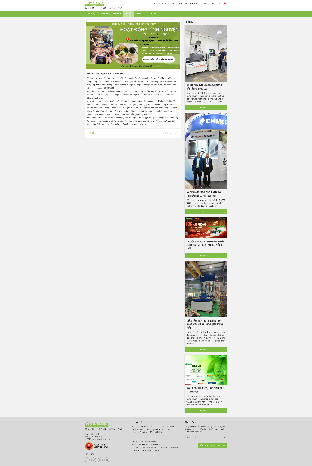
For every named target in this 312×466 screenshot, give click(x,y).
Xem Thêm (203, 107)
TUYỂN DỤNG (152, 14)
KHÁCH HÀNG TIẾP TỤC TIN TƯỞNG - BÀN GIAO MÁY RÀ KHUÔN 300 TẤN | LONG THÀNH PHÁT (205, 324)
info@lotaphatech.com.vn (194, 3)
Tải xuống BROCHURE (210, 445)
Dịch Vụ (117, 14)
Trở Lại (92, 133)
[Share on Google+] (176, 133)
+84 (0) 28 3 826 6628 (151, 444)
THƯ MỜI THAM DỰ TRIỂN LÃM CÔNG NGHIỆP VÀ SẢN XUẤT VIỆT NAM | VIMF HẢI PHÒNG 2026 (205, 245)
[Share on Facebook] (165, 133)
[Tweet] (171, 133)
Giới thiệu (91, 14)
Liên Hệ (139, 14)
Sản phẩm (105, 14)
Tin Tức (128, 14)
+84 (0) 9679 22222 (165, 3)
